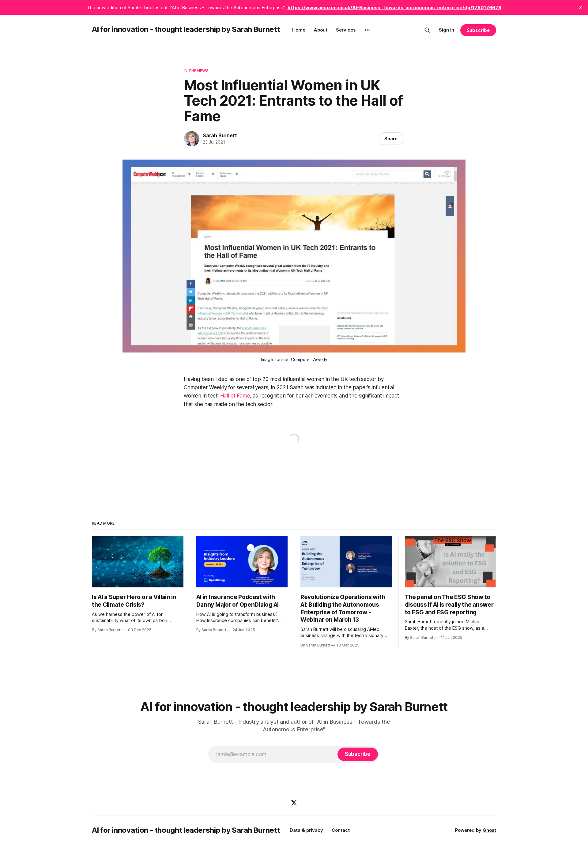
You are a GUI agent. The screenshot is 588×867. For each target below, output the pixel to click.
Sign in (446, 30)
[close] (581, 7)
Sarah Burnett (220, 135)
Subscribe (478, 30)
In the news (196, 70)
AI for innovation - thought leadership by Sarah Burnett (186, 29)
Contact (341, 830)
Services (346, 30)
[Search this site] (427, 30)
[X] (294, 803)
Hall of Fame (235, 396)
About (320, 30)
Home (298, 30)
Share (391, 138)
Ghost (489, 830)
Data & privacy (306, 830)
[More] (367, 30)
